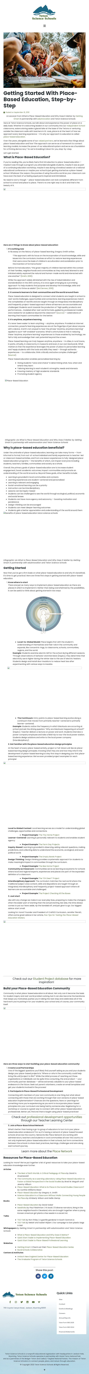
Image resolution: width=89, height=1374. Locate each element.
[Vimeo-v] (39, 1302)
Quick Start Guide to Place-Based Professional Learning (42, 1240)
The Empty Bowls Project (50, 856)
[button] (44, 26)
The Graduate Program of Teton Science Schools (39, 1259)
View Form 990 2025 (66, 1322)
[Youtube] (33, 1302)
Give (60, 1299)
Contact (62, 1304)
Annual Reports (64, 1318)
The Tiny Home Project (49, 835)
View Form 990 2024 (66, 1327)
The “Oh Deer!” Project (49, 878)
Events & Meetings (66, 1309)
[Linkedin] (27, 1302)
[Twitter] (22, 1302)
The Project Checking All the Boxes (54, 893)
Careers (62, 1313)
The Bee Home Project (49, 866)
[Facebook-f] (10, 1302)
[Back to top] (44, 1370)
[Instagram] (16, 1302)
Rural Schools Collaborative (29, 1250)
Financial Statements (67, 1332)
